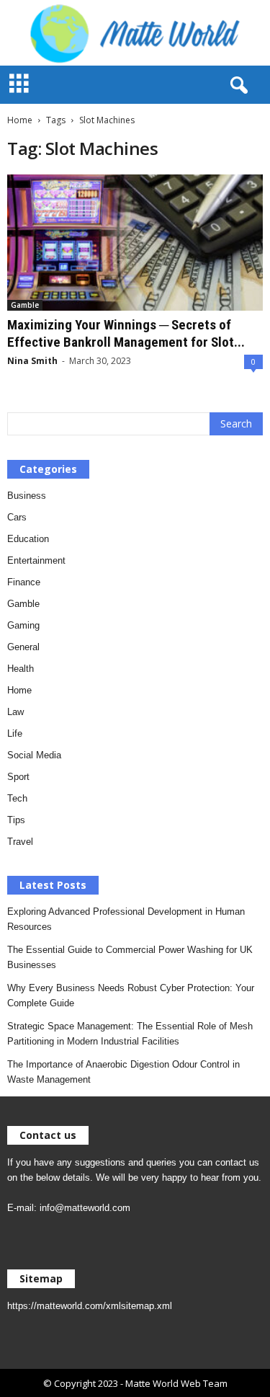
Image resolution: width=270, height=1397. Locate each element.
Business (26, 495)
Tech (17, 798)
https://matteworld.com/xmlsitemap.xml (89, 1305)
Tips (16, 820)
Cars (17, 517)
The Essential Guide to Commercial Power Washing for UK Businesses (130, 957)
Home (19, 120)
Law (15, 711)
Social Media (34, 755)
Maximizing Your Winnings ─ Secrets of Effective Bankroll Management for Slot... (126, 333)
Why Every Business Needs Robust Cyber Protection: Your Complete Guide (130, 995)
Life (14, 733)
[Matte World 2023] (135, 33)
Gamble (25, 305)
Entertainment (36, 560)
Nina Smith (32, 361)
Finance (23, 582)
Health (20, 668)
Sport (18, 776)
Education (28, 538)
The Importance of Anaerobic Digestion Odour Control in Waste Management (123, 1072)
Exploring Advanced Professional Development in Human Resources (126, 919)
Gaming (23, 625)
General (23, 647)
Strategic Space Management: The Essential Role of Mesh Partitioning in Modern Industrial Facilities (130, 1034)
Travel (20, 841)
